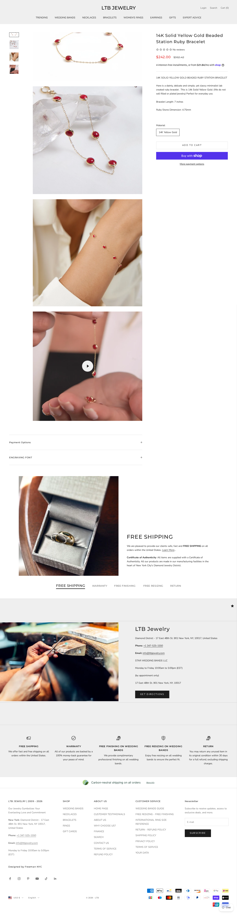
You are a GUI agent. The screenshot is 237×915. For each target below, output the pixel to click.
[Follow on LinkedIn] (55, 878)
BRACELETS (110, 17)
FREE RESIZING (153, 585)
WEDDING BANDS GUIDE (150, 808)
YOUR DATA (142, 852)
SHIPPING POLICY (146, 835)
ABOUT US (100, 820)
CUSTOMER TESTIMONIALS (109, 814)
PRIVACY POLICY (145, 841)
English (32, 897)
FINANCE (99, 831)
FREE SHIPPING (70, 586)
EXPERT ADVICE (192, 17)
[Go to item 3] (14, 57)
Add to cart (192, 145)
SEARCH (99, 837)
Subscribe (198, 833)
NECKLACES (89, 17)
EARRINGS (156, 17)
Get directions (152, 694)
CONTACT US (101, 843)
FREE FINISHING (125, 585)
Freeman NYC (33, 866)
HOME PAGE (101, 808)
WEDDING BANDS (65, 17)
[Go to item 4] (14, 69)
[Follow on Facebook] (10, 878)
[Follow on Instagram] (19, 878)
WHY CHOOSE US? (105, 825)
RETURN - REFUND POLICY (151, 829)
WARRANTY (99, 585)
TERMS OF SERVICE (105, 848)
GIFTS (172, 17)
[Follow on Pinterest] (28, 878)
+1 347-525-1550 (153, 645)
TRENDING (42, 17)
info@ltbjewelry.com (154, 653)
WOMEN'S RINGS (133, 17)
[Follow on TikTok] (46, 878)
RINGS (66, 825)
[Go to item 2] (14, 44)
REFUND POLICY (103, 854)
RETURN (175, 585)
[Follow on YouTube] (37, 878)
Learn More (168, 550)
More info (150, 782)
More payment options (192, 164)
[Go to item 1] (14, 34)
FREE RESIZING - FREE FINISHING (155, 814)
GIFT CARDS (70, 831)
